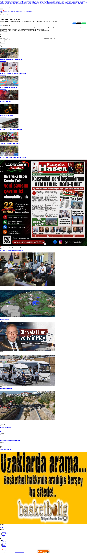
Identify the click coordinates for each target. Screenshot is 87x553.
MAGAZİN (25, 11)
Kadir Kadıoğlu (37, 32)
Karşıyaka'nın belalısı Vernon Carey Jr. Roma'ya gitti (56, 2)
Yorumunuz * (2, 41)
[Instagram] (2, 10)
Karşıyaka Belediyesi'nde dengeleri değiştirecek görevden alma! (10, 440)
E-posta (45, 38)
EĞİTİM (22, 11)
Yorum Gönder (2, 43)
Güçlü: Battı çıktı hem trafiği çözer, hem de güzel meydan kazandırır (39, 2)
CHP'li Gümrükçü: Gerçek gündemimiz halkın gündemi (30, 1)
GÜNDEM (5, 11)
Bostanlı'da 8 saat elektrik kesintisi (5, 427)
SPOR (8, 11)
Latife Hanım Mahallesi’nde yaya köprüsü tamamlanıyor (72, 1)
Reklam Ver (4, 541)
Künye (3, 540)
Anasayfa (1, 11)
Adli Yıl (41, 32)
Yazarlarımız (4, 546)
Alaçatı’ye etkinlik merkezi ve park (5, 449)
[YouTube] (3, 10)
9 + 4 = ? (3, 42)
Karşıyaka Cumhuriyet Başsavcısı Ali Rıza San (20, 32)
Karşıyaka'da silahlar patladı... (5, 431)
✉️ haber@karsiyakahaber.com (6, 550)
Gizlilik (16, 552)
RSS (2, 544)
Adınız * (1, 38)
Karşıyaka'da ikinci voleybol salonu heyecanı (70, 2)
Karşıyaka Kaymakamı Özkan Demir (8, 32)
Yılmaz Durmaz (29, 32)
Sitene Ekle (3, 545)
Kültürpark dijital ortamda (41, 1)
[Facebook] (0, 10)
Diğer (1, 12)
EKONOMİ (10, 11)
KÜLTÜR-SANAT (15, 11)
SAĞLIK (28, 11)
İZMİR (31, 11)
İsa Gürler (33, 32)
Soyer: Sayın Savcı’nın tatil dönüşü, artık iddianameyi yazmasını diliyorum (11, 1)
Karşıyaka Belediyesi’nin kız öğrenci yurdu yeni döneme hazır (20, 2)
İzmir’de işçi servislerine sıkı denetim (58, 1)
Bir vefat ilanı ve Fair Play (49, 1)
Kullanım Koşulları (5, 543)
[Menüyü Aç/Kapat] (1, 9)
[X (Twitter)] (1, 10)
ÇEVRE (19, 11)
